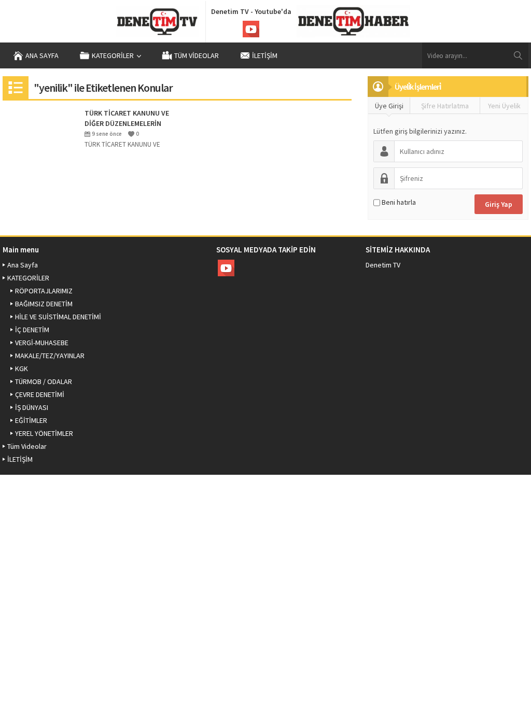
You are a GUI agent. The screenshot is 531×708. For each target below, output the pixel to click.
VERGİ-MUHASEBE (41, 342)
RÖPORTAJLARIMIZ (44, 290)
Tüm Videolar (196, 55)
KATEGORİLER (113, 55)
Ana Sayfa (42, 55)
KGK (21, 368)
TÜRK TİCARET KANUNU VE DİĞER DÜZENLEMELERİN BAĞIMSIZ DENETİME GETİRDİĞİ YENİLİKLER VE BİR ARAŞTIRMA (127, 118)
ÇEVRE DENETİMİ (39, 394)
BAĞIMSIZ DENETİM (44, 303)
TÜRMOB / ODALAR (43, 381)
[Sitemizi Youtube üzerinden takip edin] (251, 29)
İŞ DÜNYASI (31, 407)
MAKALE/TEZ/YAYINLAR (50, 355)
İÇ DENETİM (32, 329)
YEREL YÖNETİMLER (44, 433)
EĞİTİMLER (31, 420)
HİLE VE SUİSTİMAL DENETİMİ (58, 316)
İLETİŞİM (264, 55)
